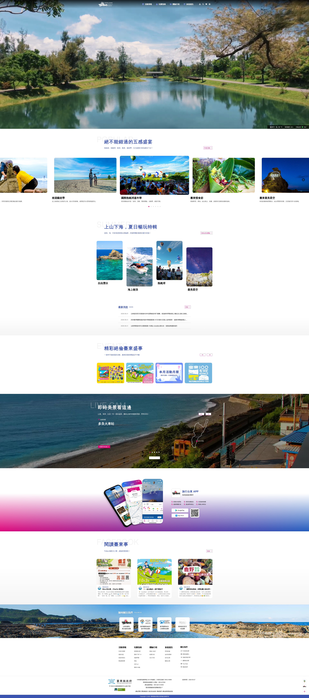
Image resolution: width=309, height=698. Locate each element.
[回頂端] (304, 691)
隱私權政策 (144, 691)
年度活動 (207, 148)
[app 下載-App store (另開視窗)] (180, 515)
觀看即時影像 (103, 447)
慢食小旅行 (153, 651)
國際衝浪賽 (186, 660)
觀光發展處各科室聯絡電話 (153, 687)
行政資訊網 (186, 651)
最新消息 (121, 654)
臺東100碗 (137, 667)
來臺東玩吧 (137, 651)
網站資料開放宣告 (168, 691)
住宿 (135, 664)
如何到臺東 (168, 654)
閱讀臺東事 (122, 661)
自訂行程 (152, 658)
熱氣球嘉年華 (186, 657)
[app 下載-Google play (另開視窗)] (180, 510)
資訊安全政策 (152, 691)
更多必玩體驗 (205, 233)
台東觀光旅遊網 (105, 4)
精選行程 (152, 654)
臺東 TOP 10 (137, 654)
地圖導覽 (136, 658)
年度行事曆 (122, 651)
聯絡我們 (185, 667)
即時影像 (167, 651)
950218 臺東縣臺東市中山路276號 (121, 686)
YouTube (185, 664)
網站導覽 (138, 691)
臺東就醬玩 (186, 654)
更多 (186, 307)
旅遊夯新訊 (122, 658)
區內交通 (167, 658)
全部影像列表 (154, 458)
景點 (135, 661)
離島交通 (167, 661)
